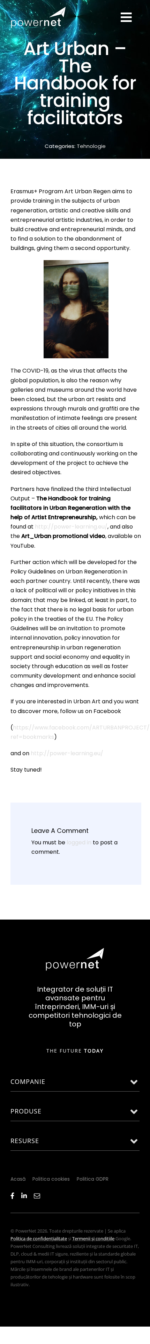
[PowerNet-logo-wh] (75, 950)
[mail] (37, 1196)
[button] (75, 1082)
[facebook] (12, 1196)
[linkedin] (24, 1196)
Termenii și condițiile (93, 1238)
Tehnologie (91, 146)
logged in (79, 842)
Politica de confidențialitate (38, 1238)
